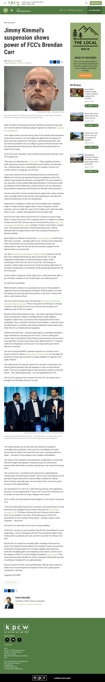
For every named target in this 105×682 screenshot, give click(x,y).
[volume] (12, 10)
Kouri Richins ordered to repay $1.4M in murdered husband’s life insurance (91, 93)
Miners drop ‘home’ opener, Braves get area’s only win (91, 116)
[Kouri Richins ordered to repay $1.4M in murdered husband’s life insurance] (76, 92)
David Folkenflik (16, 61)
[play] (5, 10)
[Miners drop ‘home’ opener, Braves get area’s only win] (76, 116)
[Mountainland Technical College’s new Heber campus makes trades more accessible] (76, 158)
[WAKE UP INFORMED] (85, 38)
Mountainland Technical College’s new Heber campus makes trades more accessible (91, 159)
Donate (97, 3)
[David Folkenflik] (8, 602)
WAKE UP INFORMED (85, 57)
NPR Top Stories (9, 23)
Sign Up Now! (85, 75)
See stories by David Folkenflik (28, 604)
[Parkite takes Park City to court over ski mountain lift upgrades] (76, 136)
